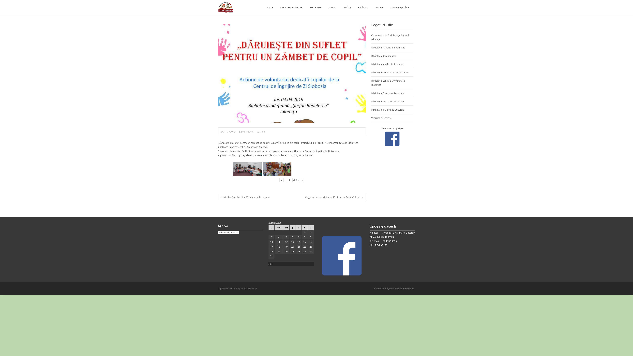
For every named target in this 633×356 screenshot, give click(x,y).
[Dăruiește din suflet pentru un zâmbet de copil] (292, 73)
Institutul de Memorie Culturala (387, 109)
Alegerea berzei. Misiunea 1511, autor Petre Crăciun (334, 197)
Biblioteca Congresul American (387, 93)
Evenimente (247, 131)
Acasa (270, 7)
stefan (262, 131)
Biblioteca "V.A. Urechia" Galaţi (387, 101)
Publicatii (362, 7)
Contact (379, 7)
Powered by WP (380, 288)
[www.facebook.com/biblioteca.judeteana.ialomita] (392, 138)
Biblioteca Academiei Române (387, 64)
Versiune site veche (381, 117)
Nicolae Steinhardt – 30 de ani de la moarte (245, 197)
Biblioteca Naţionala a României (388, 47)
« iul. (270, 264)
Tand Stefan (408, 288)
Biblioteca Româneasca (383, 56)
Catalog (347, 7)
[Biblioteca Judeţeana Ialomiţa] (223, 6)
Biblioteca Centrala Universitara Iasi (390, 72)
